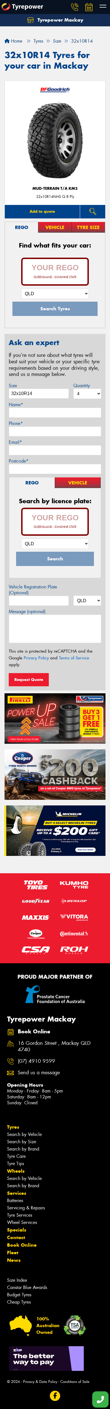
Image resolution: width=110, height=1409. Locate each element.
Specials (16, 1230)
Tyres (13, 1127)
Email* (15, 442)
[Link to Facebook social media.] (55, 1396)
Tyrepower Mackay (59, 20)
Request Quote (28, 679)
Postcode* (18, 461)
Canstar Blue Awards (27, 1287)
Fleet (12, 1252)
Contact (16, 1237)
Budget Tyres (19, 1295)
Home (16, 41)
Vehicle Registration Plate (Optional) (33, 590)
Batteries (15, 1201)
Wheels (16, 1171)
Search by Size (21, 1142)
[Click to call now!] (74, 7)
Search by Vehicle (24, 1134)
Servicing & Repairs (26, 1208)
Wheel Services (22, 1222)
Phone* (16, 423)
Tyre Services (19, 1215)
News (14, 1260)
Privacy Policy (36, 658)
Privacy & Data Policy (40, 1381)
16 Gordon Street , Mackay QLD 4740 (54, 1046)
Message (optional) (27, 612)
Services (16, 1193)
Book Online (22, 1245)
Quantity (81, 386)
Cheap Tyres (19, 1302)
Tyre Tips (15, 1164)
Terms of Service (74, 658)
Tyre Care (16, 1156)
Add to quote (42, 211)
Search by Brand (23, 1149)
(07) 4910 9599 (36, 1061)
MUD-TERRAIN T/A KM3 (55, 188)
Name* (16, 405)
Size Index (17, 1280)
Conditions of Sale (74, 1381)
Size (13, 386)
